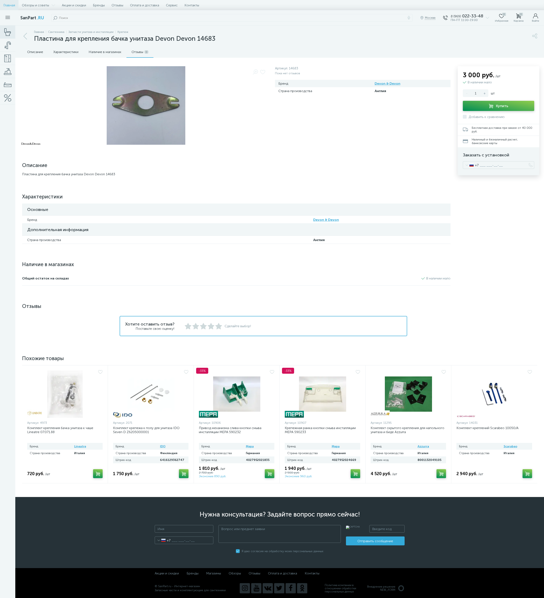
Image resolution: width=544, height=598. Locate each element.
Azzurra (423, 446)
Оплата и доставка (144, 5)
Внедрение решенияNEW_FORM (381, 588)
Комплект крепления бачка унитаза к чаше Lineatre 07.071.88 (60, 430)
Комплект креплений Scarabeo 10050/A (487, 428)
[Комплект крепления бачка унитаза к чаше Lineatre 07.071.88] (65, 394)
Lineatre (80, 446)
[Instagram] (245, 588)
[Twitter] (279, 588)
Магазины (213, 573)
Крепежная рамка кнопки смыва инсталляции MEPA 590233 (320, 430)
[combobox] (471, 165)
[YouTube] (256, 588)
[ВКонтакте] (268, 588)
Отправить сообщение (375, 541)
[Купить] (98, 473)
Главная (9, 5)
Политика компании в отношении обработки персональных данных (340, 588)
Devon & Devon (387, 83)
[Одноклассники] (302, 588)
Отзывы (117, 5)
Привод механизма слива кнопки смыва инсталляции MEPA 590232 (230, 430)
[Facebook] (291, 588)
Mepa (250, 446)
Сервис (172, 5)
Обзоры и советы (35, 5)
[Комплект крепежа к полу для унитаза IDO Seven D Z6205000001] (150, 394)
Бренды (99, 5)
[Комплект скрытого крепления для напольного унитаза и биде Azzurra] (408, 394)
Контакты (191, 5)
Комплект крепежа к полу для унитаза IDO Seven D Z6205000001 (146, 430)
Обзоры (235, 573)
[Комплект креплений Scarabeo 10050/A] (494, 394)
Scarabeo (510, 446)
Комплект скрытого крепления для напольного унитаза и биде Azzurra (407, 430)
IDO (163, 446)
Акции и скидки (74, 5)
